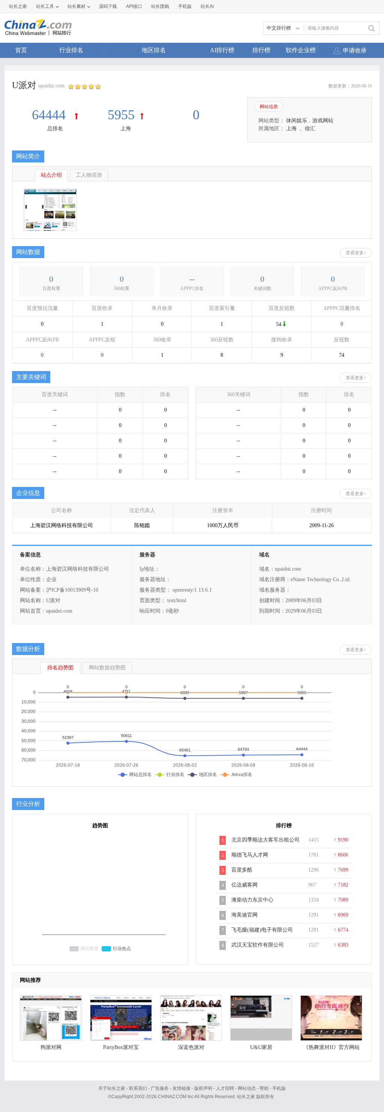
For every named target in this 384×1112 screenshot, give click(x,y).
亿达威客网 (244, 885)
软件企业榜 (301, 50)
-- (192, 279)
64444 (50, 114)
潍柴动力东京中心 (252, 900)
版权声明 (203, 1088)
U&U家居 (261, 1047)
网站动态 (247, 1088)
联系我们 (138, 1088)
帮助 (264, 1088)
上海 (125, 128)
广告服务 (160, 1088)
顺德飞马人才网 (249, 855)
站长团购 (160, 6)
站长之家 (18, 6)
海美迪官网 (244, 915)
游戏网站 (322, 120)
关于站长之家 (111, 1088)
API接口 (134, 6)
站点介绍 (51, 175)
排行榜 (261, 50)
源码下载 (108, 6)
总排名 (55, 128)
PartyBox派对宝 (121, 1047)
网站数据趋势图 (107, 667)
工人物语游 (89, 175)
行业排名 (71, 50)
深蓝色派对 (191, 1047)
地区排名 (154, 50)
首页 (21, 50)
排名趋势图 (60, 667)
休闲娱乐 (296, 120)
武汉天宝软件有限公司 (257, 945)
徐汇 (310, 128)
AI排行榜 (222, 50)
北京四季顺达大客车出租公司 (265, 840)
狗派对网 (51, 1047)
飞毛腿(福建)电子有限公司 (262, 930)
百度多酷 (241, 870)
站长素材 (77, 6)
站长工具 (45, 6)
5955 (121, 114)
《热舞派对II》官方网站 (331, 1047)
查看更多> (356, 252)
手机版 (279, 1088)
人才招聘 (225, 1088)
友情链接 (181, 1088)
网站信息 (269, 106)
